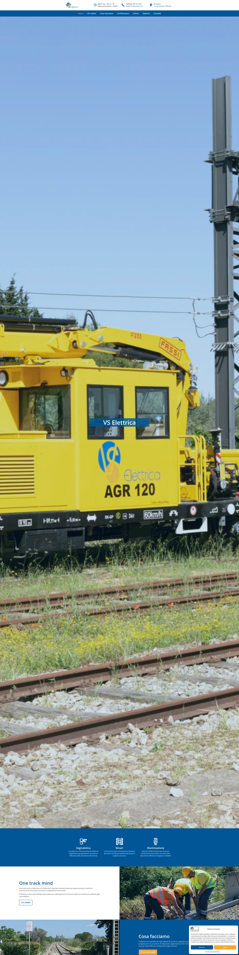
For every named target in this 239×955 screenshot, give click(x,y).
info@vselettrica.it (136, 6)
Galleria (146, 13)
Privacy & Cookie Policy (212, 951)
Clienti (136, 13)
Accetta (202, 947)
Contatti (157, 13)
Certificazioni (123, 13)
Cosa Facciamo (106, 13)
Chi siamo (91, 13)
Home (80, 13)
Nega (225, 947)
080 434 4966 (137, 4)
